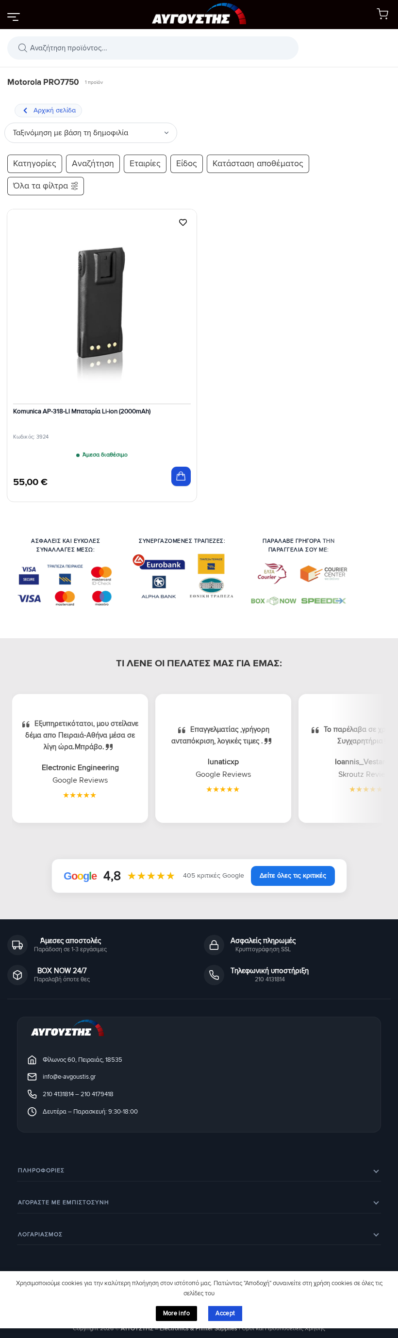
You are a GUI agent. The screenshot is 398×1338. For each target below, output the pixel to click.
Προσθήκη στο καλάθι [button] (181, 476)
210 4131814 (58, 1094)
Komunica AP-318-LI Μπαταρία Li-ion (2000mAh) (81, 411)
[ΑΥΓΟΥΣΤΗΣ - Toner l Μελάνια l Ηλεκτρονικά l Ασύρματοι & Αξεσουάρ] (199, 15)
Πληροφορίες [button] (41, 1170)
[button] (13, 16)
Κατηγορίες (34, 163)
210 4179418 (97, 1094)
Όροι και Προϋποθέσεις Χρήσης (283, 1328)
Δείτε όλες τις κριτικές (293, 875)
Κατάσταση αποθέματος (258, 163)
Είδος (186, 163)
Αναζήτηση (93, 163)
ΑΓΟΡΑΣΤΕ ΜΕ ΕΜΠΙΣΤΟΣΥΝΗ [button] (63, 1202)
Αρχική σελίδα (54, 110)
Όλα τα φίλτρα (40, 186)
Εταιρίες (145, 163)
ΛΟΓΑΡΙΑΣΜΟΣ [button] (40, 1234)
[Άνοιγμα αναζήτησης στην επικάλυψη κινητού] (152, 48)
